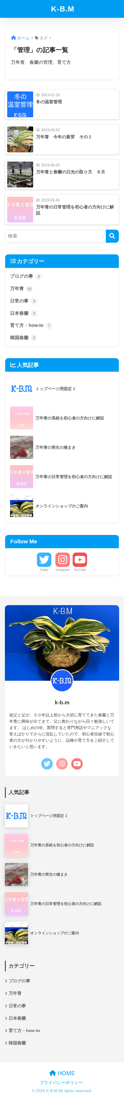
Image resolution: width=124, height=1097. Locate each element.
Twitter (44, 569)
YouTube (80, 569)
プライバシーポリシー (61, 1082)
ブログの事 (25, 276)
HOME (65, 1073)
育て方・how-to (30, 325)
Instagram (63, 569)
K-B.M (62, 9)
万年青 (20, 288)
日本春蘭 (22, 313)
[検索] (112, 236)
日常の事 (22, 300)
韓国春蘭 (22, 337)
